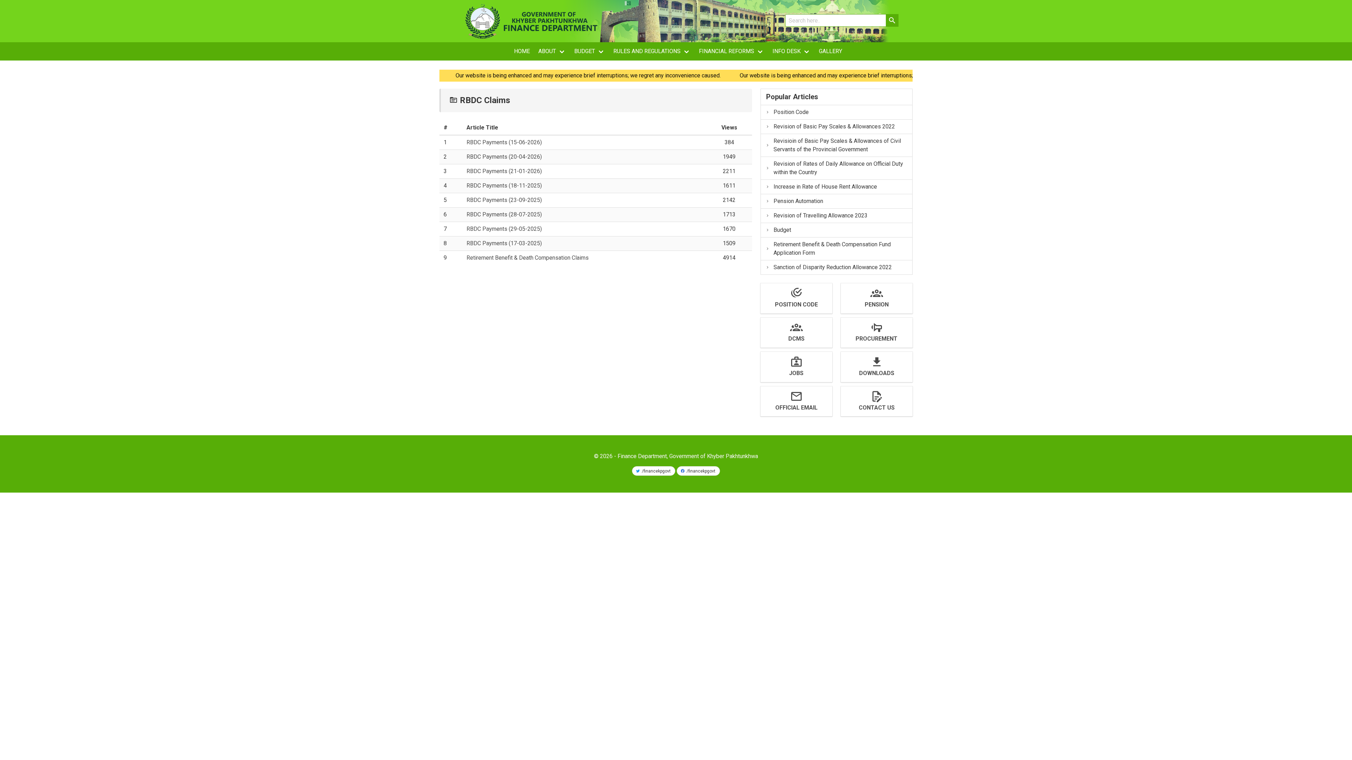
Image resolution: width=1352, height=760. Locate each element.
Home (522, 51)
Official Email (796, 407)
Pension (877, 304)
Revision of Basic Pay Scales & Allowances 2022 (834, 126)
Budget (782, 230)
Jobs (796, 373)
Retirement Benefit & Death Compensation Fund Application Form (832, 248)
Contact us (877, 407)
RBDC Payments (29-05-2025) (504, 229)
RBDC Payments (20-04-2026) (504, 156)
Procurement (876, 338)
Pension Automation (798, 201)
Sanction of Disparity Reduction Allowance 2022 (833, 267)
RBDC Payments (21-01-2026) (504, 171)
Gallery (830, 51)
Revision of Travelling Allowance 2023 (821, 215)
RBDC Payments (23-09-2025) (504, 200)
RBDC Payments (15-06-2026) (504, 142)
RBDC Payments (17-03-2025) (504, 243)
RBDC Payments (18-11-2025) (504, 185)
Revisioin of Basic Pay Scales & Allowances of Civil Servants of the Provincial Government (837, 145)
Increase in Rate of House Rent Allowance (825, 186)
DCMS (796, 338)
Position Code (791, 112)
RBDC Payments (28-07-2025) (504, 214)
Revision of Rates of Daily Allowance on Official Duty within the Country (838, 168)
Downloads (876, 373)
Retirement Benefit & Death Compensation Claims (528, 257)
